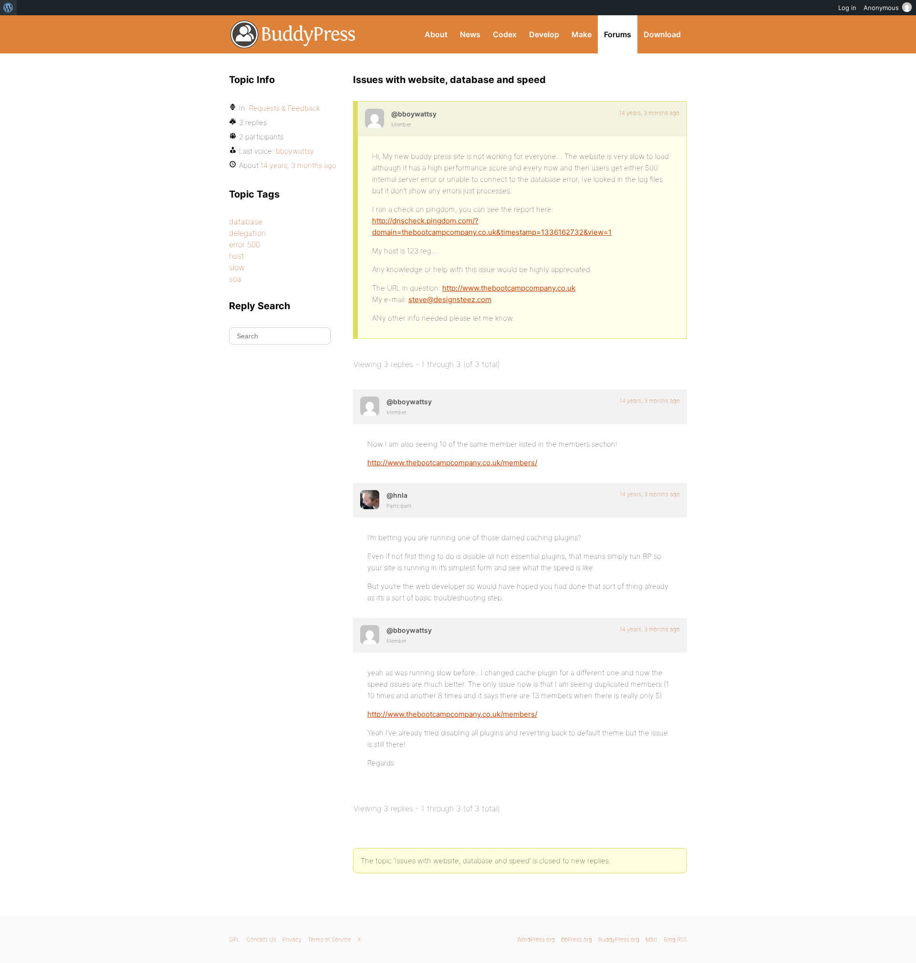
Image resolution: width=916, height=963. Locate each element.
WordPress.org (536, 939)
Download (662, 34)
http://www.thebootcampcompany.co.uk (508, 288)
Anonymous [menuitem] (881, 7)
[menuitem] (8, 7)
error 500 (244, 244)
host (236, 256)
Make (582, 34)
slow (237, 267)
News (470, 34)
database (245, 221)
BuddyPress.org (293, 34)
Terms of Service (329, 939)
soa (235, 278)
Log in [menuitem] (847, 7)
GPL (234, 939)
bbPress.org (576, 939)
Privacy (292, 939)
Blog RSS (675, 939)
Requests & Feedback (284, 108)
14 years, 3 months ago (649, 112)
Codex (505, 34)
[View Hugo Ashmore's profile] (369, 499)
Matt (651, 939)
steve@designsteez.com (449, 299)
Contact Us (261, 939)
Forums (617, 34)
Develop (544, 34)
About (436, 34)
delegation (247, 233)
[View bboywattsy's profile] (374, 118)
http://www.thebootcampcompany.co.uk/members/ (452, 462)
